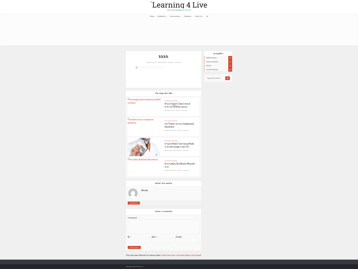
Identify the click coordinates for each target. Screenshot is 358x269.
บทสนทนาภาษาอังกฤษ (171, 101)
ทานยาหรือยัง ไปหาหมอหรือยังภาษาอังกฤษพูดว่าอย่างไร (179, 145)
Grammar (187, 16)
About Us (198, 16)
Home (152, 16)
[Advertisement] (179, 33)
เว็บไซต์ (179, 237)
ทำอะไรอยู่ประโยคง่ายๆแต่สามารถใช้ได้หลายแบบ (177, 105)
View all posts (134, 203)
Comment (132, 217)
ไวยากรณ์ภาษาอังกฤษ (171, 121)
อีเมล (154, 237)
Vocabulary (161, 16)
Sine (178, 110)
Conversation (175, 16)
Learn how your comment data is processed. (181, 255)
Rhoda (171, 62)
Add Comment (162, 62)
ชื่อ (130, 237)
